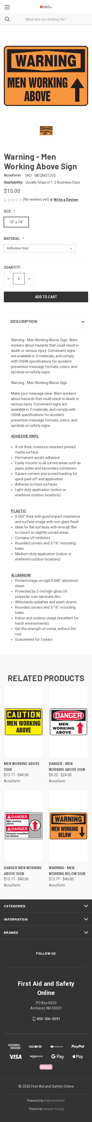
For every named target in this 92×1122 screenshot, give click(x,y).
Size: (8, 211)
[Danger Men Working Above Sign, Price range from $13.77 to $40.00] (23, 826)
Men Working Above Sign (22, 766)
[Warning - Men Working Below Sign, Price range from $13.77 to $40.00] (68, 826)
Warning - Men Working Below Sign (67, 871)
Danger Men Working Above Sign (23, 871)
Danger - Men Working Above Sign (67, 766)
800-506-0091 (48, 1019)
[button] (64, 200)
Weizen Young (53, 1109)
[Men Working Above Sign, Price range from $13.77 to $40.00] (23, 722)
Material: (12, 239)
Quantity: (12, 267)
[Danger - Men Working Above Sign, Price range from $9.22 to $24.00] (68, 722)
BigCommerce (54, 1100)
